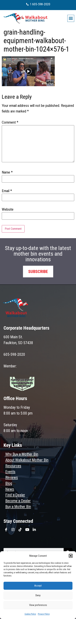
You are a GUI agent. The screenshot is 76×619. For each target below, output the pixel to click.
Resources (13, 466)
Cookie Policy (30, 614)
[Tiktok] (20, 529)
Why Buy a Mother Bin (21, 454)
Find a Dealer (15, 495)
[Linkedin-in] (34, 529)
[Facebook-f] (6, 529)
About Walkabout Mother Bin (26, 460)
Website (7, 209)
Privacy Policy (44, 614)
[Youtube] (27, 529)
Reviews (11, 477)
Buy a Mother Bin (18, 506)
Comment (10, 122)
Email (7, 191)
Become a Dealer (18, 501)
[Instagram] (13, 529)
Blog (8, 483)
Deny (38, 595)
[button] (70, 556)
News (9, 489)
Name (7, 172)
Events (10, 471)
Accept (38, 585)
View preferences (38, 605)
